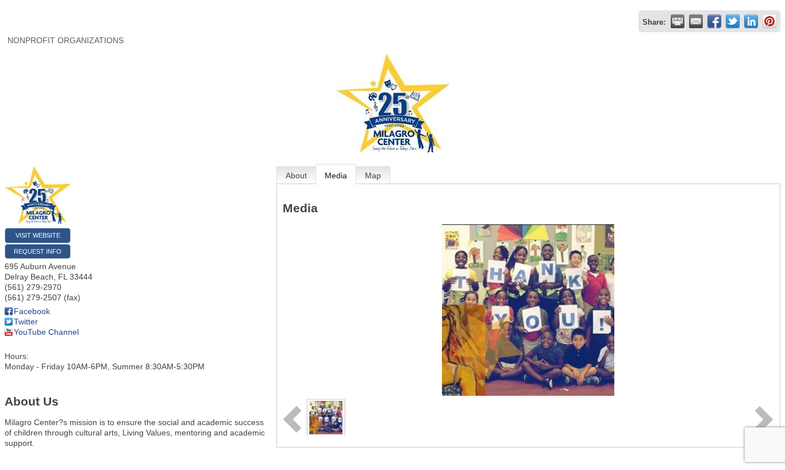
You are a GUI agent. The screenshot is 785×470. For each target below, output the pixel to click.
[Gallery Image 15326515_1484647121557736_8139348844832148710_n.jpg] (325, 416)
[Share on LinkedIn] (751, 21)
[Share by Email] (696, 21)
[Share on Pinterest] (769, 21)
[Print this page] (677, 21)
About (296, 175)
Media (336, 175)
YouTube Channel (46, 332)
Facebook (32, 311)
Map (373, 175)
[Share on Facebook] (714, 21)
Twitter (26, 321)
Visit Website (38, 235)
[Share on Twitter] (733, 21)
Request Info (37, 251)
